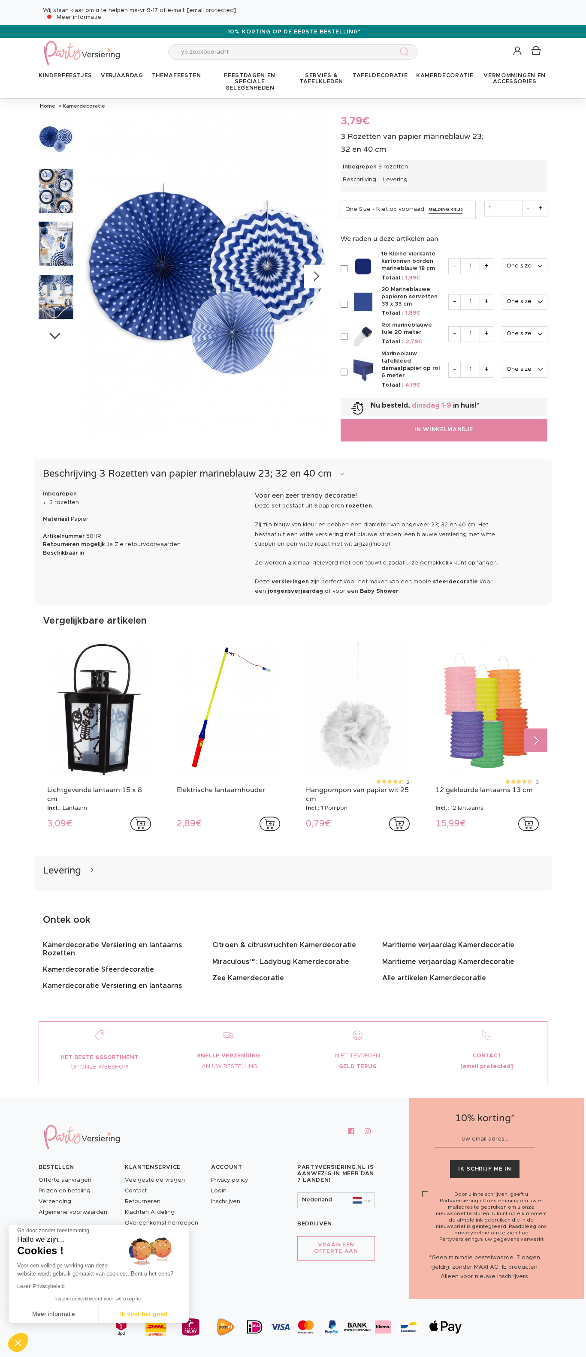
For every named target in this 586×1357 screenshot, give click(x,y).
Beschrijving (359, 180)
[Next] (316, 276)
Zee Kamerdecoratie (248, 978)
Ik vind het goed (144, 1313)
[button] (518, 51)
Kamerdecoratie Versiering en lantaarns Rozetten (112, 949)
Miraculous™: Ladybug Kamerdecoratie (280, 961)
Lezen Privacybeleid (41, 1286)
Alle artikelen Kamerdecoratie (434, 978)
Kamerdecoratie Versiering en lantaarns (112, 985)
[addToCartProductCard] (140, 824)
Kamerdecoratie (83, 105)
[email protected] (211, 10)
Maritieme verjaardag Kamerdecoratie (448, 945)
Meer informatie (79, 17)
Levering (395, 180)
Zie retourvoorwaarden (148, 544)
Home (48, 105)
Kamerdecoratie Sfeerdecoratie (98, 969)
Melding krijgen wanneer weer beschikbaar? (445, 209)
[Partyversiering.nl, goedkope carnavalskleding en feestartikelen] (81, 47)
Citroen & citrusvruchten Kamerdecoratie (284, 945)
